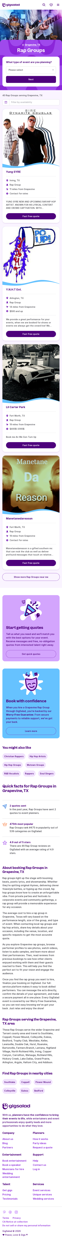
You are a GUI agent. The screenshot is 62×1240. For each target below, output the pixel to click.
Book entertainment (14, 1160)
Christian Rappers (14, 756)
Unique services (42, 1194)
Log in (36, 1169)
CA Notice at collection (15, 1221)
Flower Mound (43, 1082)
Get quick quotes (31, 654)
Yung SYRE (13, 171)
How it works (40, 1139)
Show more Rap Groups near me (31, 577)
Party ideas (39, 1143)
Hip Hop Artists (38, 756)
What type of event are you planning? (29, 62)
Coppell (25, 1082)
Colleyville (9, 1090)
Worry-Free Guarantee (19, 714)
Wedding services (43, 1198)
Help (35, 1160)
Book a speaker (11, 1164)
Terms (5, 1218)
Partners (7, 1147)
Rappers (29, 773)
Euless (24, 1090)
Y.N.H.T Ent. (14, 289)
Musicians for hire (13, 1169)
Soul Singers (47, 773)
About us (7, 1139)
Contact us (39, 1164)
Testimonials (10, 1198)
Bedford (38, 1090)
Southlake (9, 1082)
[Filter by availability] (34, 102)
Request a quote (43, 1147)
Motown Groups (35, 765)
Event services (41, 1190)
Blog (5, 1143)
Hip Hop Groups (12, 765)
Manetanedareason (19, 518)
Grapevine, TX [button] (32, 44)
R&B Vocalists (11, 773)
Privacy (17, 1218)
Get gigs (7, 1190)
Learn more (31, 731)
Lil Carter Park (15, 407)
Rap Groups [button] (31, 50)
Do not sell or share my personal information (26, 1225)
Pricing (6, 1194)
